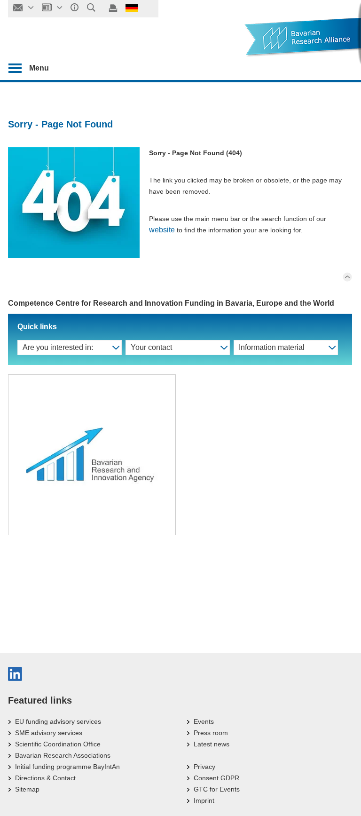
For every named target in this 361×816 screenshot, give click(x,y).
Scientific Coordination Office (58, 744)
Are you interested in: (58, 347)
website (162, 230)
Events (204, 721)
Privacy (204, 766)
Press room (211, 733)
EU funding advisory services (58, 721)
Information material (272, 347)
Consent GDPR (216, 778)
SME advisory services (48, 733)
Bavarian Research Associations (62, 755)
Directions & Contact (45, 778)
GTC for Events (217, 789)
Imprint (204, 800)
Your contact (151, 347)
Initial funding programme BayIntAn (67, 766)
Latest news (211, 744)
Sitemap (27, 789)
